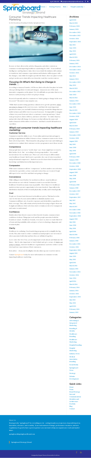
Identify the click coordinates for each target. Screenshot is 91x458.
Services (42, 7)
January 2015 (73, 269)
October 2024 (74, 73)
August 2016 (73, 219)
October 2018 (74, 166)
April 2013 (72, 306)
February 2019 (74, 157)
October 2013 (74, 294)
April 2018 (72, 182)
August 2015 (73, 253)
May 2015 (72, 259)
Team (71, 389)
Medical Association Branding (73, 359)
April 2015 (72, 262)
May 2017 (72, 203)
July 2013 (72, 300)
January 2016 (73, 241)
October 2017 (74, 194)
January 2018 (73, 188)
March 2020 (73, 126)
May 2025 (72, 51)
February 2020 (74, 129)
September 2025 (75, 42)
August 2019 (73, 141)
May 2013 (72, 303)
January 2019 (73, 160)
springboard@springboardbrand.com (22, 434)
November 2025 (75, 35)
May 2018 (72, 178)
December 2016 (74, 209)
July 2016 (72, 222)
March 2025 (73, 57)
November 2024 (75, 70)
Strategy (72, 373)
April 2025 (72, 54)
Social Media (73, 365)
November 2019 (74, 135)
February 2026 (74, 26)
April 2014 (72, 281)
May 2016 (72, 228)
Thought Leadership (76, 7)
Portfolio (72, 404)
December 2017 (74, 191)
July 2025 (72, 45)
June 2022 (72, 94)
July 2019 (72, 144)
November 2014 (74, 272)
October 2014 (74, 275)
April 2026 (72, 20)
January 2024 (74, 79)
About (34, 7)
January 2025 (73, 63)
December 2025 (75, 32)
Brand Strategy (74, 392)
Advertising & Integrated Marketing (74, 323)
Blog (70, 406)
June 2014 (72, 278)
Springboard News (39, 23)
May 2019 (72, 150)
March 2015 (73, 266)
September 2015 (75, 250)
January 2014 (73, 290)
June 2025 (72, 48)
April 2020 (72, 122)
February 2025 (74, 60)
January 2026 (74, 29)
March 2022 (73, 98)
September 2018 (75, 169)
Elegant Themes (42, 455)
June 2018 (72, 175)
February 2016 (74, 237)
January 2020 (74, 132)
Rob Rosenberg (15, 23)
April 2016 (72, 231)
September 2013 (75, 297)
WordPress (57, 455)
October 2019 (74, 138)
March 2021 (73, 110)
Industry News (74, 354)
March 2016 (73, 234)
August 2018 (73, 172)
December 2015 (74, 244)
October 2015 (74, 247)
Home (71, 387)
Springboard (19, 254)
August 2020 (73, 119)
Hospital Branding (75, 345)
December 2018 (74, 163)
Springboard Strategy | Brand (21, 442)
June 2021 (72, 107)
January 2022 (73, 101)
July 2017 (72, 200)
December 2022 (75, 91)
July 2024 (72, 76)
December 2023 (75, 82)
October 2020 (74, 116)
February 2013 (74, 309)
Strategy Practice (55, 7)
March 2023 (73, 88)
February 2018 (74, 185)
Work (64, 7)
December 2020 (75, 113)
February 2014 (74, 287)
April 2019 (72, 154)
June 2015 (72, 256)
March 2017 (73, 206)
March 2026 (73, 23)
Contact (34, 11)
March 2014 (73, 284)
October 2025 (74, 38)
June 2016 (72, 225)
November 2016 (74, 213)
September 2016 (75, 216)
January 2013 (73, 312)
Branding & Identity (27, 23)
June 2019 (72, 147)
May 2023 (72, 85)
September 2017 (75, 197)
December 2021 (74, 104)
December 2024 (75, 66)
